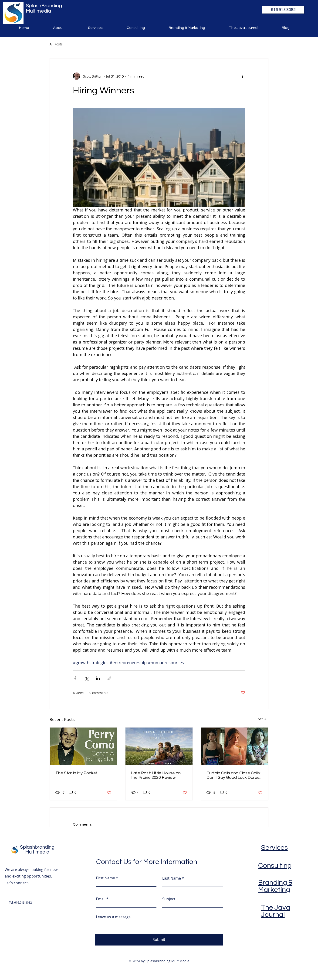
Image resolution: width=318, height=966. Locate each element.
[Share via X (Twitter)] (86, 678)
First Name (105, 878)
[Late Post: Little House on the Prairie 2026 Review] (159, 746)
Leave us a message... (114, 917)
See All (263, 719)
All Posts (56, 44)
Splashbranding (37, 847)
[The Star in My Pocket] (83, 746)
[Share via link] (109, 678)
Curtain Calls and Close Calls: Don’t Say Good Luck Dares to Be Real (233, 775)
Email (100, 899)
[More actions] (242, 76)
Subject (168, 899)
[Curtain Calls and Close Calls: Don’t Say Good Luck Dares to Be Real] (234, 746)
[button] (283, 10)
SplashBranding (44, 5)
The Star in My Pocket (76, 773)
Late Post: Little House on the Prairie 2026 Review (156, 775)
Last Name (171, 878)
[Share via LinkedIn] (98, 678)
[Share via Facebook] (75, 678)
